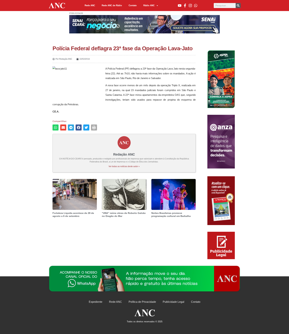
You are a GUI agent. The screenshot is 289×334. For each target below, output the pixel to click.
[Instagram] (190, 5)
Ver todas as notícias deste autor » (124, 166)
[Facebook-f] (185, 5)
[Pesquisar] (238, 5)
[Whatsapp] (196, 5)
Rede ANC (90, 5)
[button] (56, 127)
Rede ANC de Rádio (112, 5)
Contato (133, 5)
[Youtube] (179, 5)
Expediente (95, 301)
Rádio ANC (149, 5)
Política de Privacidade (142, 301)
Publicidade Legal (173, 301)
